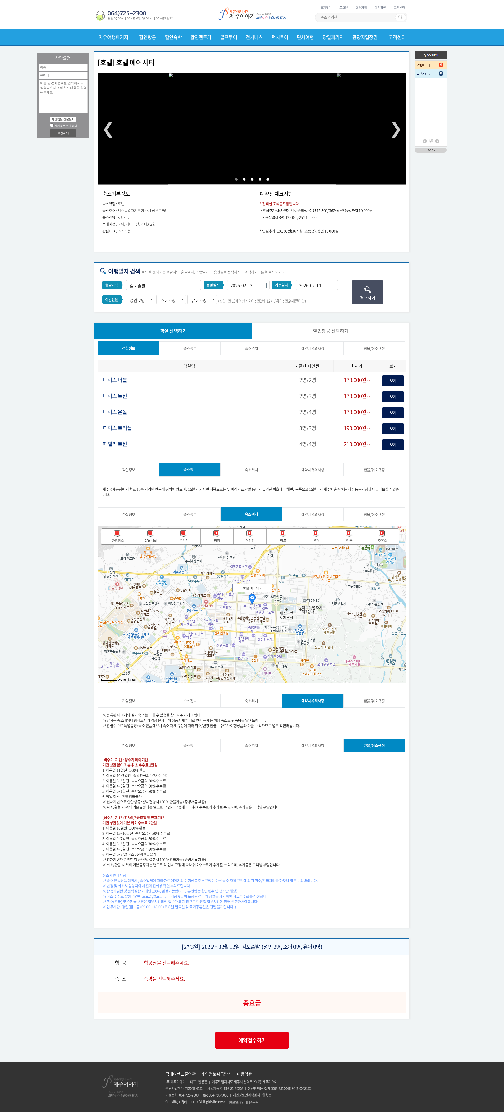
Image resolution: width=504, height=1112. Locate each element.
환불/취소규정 (374, 348)
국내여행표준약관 (180, 1074)
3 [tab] (252, 179)
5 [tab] (267, 179)
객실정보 (128, 348)
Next (395, 128)
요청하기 (63, 133)
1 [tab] (236, 179)
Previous (108, 128)
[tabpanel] (252, 129)
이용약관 (244, 1074)
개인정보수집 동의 (65, 125)
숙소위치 (251, 348)
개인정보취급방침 (216, 1074)
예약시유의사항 (312, 348)
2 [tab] (244, 179)
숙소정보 (190, 348)
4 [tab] (259, 179)
